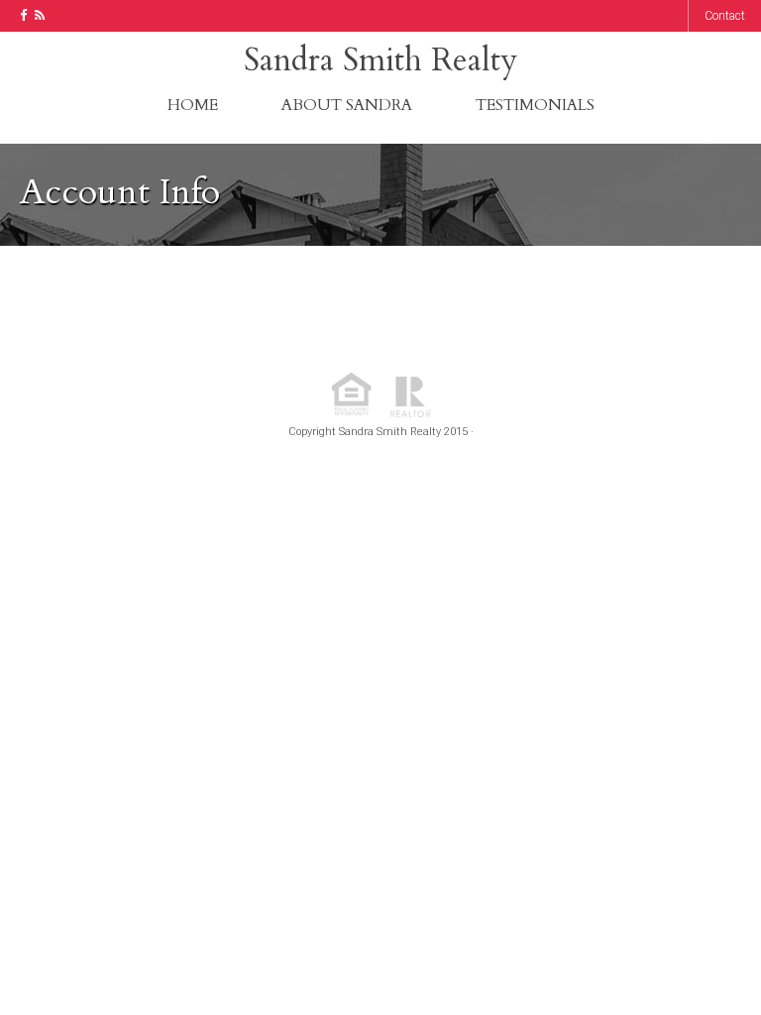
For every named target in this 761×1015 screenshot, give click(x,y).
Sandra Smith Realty (380, 60)
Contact (725, 16)
